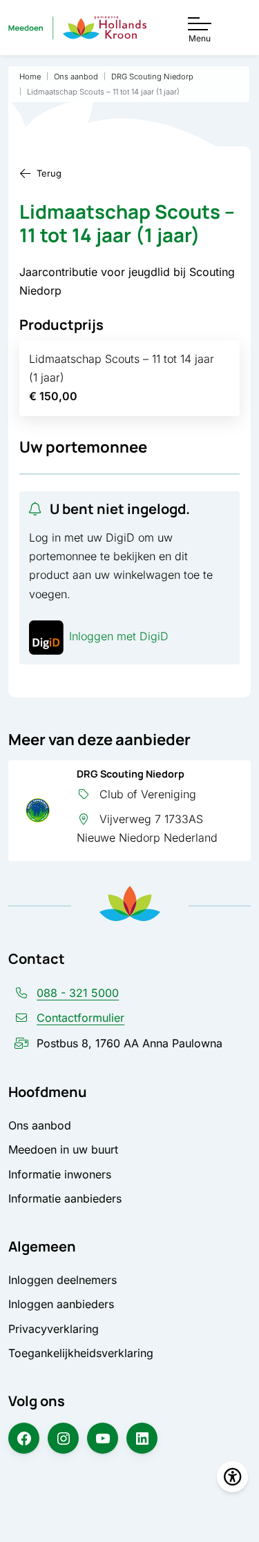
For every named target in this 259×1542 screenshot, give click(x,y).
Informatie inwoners (59, 1174)
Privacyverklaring (53, 1329)
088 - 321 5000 (78, 993)
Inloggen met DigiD (119, 636)
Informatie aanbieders (65, 1198)
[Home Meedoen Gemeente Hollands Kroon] (77, 28)
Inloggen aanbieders (61, 1304)
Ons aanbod (39, 1125)
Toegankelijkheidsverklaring (80, 1353)
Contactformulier (80, 1018)
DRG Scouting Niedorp (130, 773)
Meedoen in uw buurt (63, 1149)
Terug (49, 173)
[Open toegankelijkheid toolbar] (232, 1476)
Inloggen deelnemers (62, 1280)
